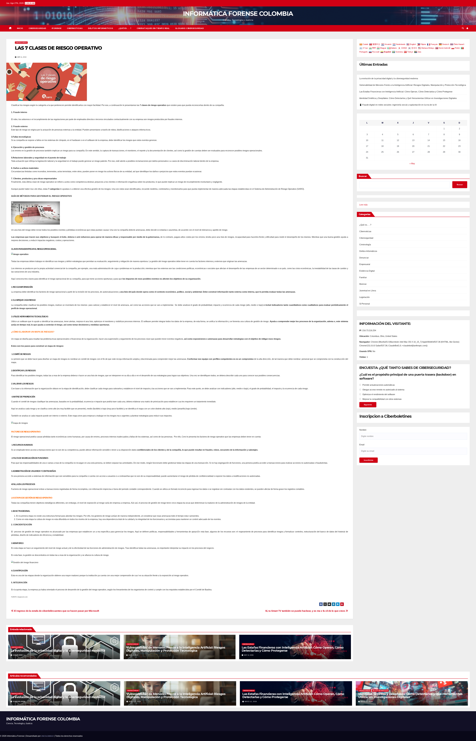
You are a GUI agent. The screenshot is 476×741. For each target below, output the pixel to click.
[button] (463, 28)
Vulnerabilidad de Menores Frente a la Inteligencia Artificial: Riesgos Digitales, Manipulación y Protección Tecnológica (175, 649)
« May (412, 163)
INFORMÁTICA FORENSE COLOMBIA (238, 13)
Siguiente (368, 405)
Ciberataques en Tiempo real (153, 28)
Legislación (364, 297)
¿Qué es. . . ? (125, 28)
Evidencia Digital (367, 271)
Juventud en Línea (367, 291)
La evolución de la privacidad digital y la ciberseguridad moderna (58, 650)
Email (361, 445)
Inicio (20, 28)
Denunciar (364, 258)
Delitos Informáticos (100, 28)
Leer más (363, 205)
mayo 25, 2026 (19, 701)
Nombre (362, 430)
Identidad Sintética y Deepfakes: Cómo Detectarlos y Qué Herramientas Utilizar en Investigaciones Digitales (408, 98)
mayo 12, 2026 (135, 701)
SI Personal (364, 304)
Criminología (365, 245)
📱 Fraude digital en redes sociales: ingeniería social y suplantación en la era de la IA (398, 105)
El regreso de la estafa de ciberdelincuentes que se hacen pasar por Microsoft (56, 611)
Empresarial (364, 264)
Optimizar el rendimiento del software (378, 394)
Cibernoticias (75, 28)
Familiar (363, 277)
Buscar (363, 176)
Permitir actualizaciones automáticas (378, 385)
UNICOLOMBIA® (47, 736)
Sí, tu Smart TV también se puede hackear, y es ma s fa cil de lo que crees (305, 611)
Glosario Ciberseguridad (189, 28)
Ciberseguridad (37, 28)
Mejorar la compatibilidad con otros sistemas (382, 399)
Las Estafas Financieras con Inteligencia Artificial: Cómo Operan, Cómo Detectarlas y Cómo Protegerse (292, 649)
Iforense (56, 28)
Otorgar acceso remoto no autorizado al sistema (383, 390)
